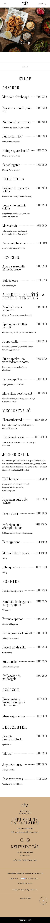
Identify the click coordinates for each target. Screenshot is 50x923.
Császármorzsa (12, 778)
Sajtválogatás (11, 164)
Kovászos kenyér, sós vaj (16, 109)
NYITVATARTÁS (25, 846)
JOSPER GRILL (15, 454)
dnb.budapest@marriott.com (26, 832)
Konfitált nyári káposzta (12, 308)
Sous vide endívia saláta (14, 207)
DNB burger (10, 478)
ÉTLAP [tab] (25, 66)
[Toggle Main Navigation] (4, 4)
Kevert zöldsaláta (14, 647)
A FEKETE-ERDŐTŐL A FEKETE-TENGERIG (23, 296)
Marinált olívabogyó (15, 96)
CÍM (25, 805)
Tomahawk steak (13, 437)
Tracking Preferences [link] (25, 883)
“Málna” (7, 753)
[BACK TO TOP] (43, 900)
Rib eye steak (11, 567)
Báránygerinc (11, 541)
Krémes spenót (12, 618)
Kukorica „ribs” (12, 136)
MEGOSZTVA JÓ (16, 410)
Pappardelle (10, 341)
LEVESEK (10, 257)
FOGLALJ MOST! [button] (25, 920)
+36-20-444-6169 (45, 3)
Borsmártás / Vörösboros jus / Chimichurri (13, 701)
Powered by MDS (25, 898)
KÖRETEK (11, 581)
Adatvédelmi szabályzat (33, 873)
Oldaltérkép (14, 878)
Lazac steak (10, 513)
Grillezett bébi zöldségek (11, 677)
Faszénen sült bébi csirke (14, 501)
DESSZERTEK (14, 727)
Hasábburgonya (12, 590)
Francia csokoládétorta (12, 738)
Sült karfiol (10, 661)
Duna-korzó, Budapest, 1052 (25, 812)
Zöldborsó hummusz (16, 121)
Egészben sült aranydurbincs (12, 526)
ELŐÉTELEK (13, 179)
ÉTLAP (25, 78)
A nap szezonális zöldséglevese (13, 268)
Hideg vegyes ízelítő (15, 150)
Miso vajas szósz (13, 715)
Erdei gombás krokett (17, 632)
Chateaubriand (12, 419)
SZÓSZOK (10, 690)
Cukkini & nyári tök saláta (15, 189)
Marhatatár (9, 225)
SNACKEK (11, 87)
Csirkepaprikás (12, 379)
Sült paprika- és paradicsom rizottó (15, 360)
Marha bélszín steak (15, 552)
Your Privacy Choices (31, 878)
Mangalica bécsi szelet (17, 393)
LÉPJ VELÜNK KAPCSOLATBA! (25, 821)
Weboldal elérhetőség (15, 873)
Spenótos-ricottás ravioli (14, 326)
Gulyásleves (10, 280)
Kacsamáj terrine (14, 242)
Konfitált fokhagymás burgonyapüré (16, 603)
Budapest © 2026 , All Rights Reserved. (25, 890)
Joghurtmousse (12, 764)
